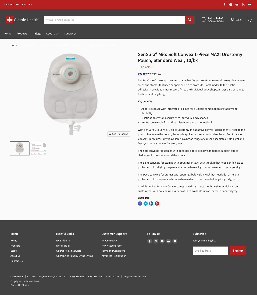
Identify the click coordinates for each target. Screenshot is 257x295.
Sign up (238, 250)
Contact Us (70, 34)
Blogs (37, 34)
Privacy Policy (109, 241)
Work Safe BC (63, 246)
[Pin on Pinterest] (157, 203)
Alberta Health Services (68, 251)
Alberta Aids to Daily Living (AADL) (74, 256)
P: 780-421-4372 (95, 276)
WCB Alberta (63, 241)
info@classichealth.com (134, 276)
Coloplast (146, 67)
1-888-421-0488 (216, 21)
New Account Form (112, 246)
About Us (51, 34)
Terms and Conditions (113, 251)
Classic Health (16, 276)
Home (7, 34)
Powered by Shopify (19, 285)
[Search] (189, 20)
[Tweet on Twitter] (146, 203)
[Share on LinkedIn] (151, 203)
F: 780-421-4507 (113, 276)
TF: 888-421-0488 (76, 276)
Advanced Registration (114, 256)
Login (238, 20)
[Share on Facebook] (140, 203)
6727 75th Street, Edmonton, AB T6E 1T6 (46, 276)
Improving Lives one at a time (18, 4)
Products (22, 34)
